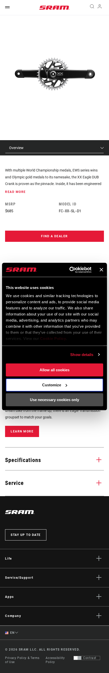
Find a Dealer (54, 236)
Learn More (22, 431)
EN (11, 633)
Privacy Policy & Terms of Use (22, 660)
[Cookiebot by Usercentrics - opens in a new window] (70, 270)
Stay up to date (26, 535)
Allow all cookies (54, 370)
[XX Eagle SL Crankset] (54, 74)
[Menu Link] (7, 7)
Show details (81, 354)
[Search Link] (91, 7)
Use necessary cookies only (54, 400)
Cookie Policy (53, 338)
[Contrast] (77, 658)
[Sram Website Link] (54, 8)
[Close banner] (101, 270)
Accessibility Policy (55, 660)
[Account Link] (99, 8)
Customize (51, 385)
